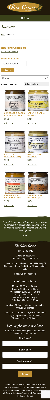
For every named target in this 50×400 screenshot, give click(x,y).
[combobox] (25, 77)
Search (8, 70)
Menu (26, 18)
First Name (25, 338)
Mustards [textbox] (24, 78)
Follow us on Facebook (25, 274)
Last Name (25, 350)
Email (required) (25, 361)
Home (3, 35)
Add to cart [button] (9, 123)
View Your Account (9, 52)
